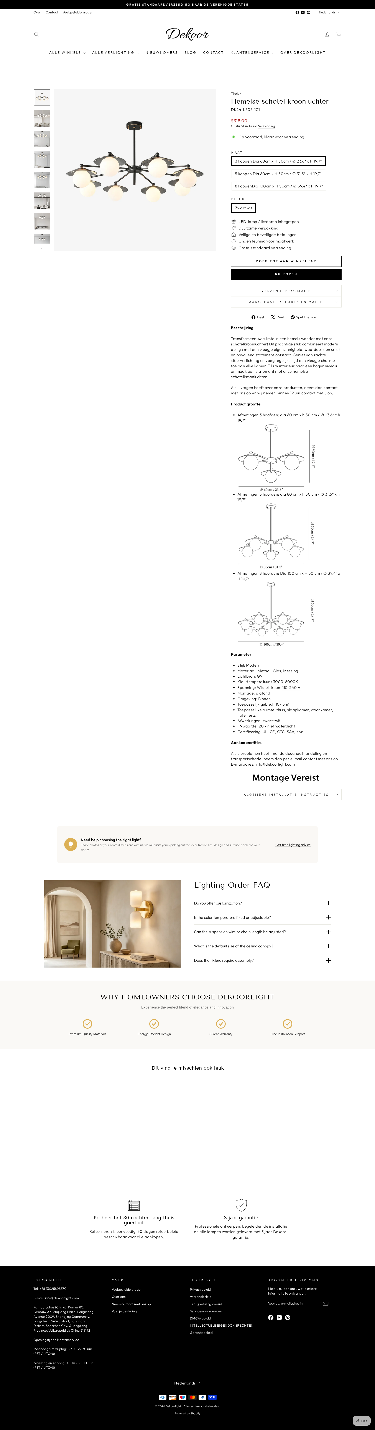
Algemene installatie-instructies (286, 795)
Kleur (238, 199)
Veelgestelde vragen (77, 12)
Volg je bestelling (124, 1311)
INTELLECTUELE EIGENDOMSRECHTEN (221, 1325)
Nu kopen (286, 274)
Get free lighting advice (293, 845)
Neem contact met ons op (131, 1304)
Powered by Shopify (187, 1413)
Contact (52, 12)
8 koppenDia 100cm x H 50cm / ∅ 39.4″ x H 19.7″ (279, 186)
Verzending (266, 126)
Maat (237, 153)
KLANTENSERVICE (250, 52)
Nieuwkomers (162, 52)
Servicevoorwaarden (206, 1311)
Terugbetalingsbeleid (206, 1304)
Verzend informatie (286, 291)
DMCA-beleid (200, 1318)
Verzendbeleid (201, 1297)
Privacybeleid (200, 1289)
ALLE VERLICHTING (114, 52)
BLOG (190, 52)
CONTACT (213, 52)
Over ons (119, 1297)
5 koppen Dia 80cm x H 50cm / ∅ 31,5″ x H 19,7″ (278, 173)
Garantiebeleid (201, 1333)
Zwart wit (243, 207)
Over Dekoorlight (303, 52)
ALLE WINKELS (66, 52)
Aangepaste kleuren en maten (286, 302)
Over (37, 12)
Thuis (235, 93)
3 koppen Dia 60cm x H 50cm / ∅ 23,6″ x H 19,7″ (278, 161)
